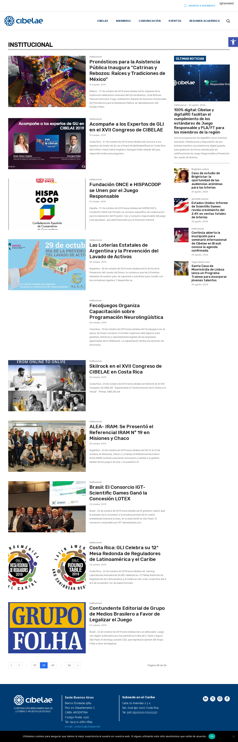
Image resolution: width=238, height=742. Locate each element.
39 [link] (52, 665)
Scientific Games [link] (200, 199)
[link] (233, 42)
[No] (233, 736)
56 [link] (69, 665)
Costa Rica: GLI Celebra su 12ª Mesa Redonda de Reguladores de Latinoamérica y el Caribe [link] (124, 553)
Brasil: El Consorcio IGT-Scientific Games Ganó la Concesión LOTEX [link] (118, 493)
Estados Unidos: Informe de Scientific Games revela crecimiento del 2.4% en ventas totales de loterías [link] (210, 210)
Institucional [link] (95, 57)
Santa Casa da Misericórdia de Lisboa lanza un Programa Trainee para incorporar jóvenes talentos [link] (209, 273)
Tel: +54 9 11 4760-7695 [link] (78, 721)
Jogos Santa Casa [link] (201, 262)
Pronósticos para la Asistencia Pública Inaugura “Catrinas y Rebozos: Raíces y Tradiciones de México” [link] (127, 70)
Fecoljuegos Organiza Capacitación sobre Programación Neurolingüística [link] (126, 311)
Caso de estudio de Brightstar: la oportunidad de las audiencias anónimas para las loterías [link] (207, 180)
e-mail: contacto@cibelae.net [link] (82, 726)
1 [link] (19, 665)
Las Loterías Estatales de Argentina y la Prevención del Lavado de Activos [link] (123, 251)
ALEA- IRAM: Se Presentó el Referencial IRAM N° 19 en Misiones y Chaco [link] (121, 432)
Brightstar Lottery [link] (200, 169)
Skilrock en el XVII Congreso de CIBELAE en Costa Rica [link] (125, 369)
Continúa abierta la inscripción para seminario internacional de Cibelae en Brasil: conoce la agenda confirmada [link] (209, 241)
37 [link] (34, 665)
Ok (212, 736)
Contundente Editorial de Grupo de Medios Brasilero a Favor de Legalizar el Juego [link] (127, 614)
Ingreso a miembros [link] (201, 5)
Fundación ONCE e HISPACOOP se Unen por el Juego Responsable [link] (125, 190)
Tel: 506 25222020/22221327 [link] (139, 712)
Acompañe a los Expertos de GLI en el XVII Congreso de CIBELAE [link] (126, 127)
